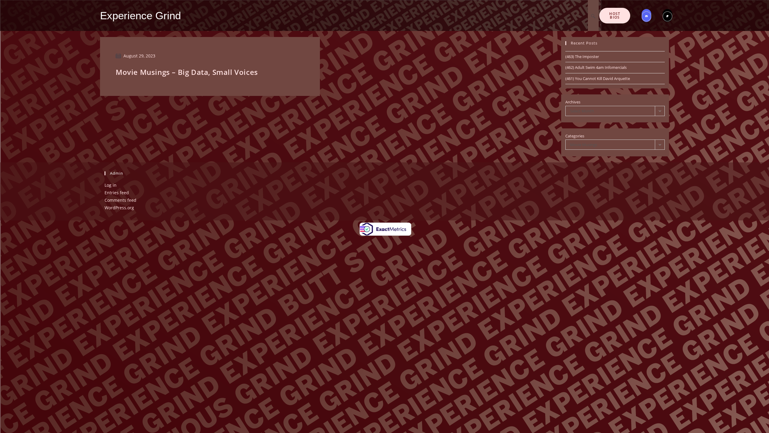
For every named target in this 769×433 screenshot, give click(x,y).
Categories (574, 136)
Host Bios (614, 15)
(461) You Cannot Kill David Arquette (597, 78)
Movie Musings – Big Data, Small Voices (187, 72)
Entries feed (117, 192)
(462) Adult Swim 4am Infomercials (596, 67)
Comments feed (120, 200)
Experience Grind (140, 15)
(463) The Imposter (582, 56)
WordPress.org (119, 207)
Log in (111, 185)
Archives (572, 102)
